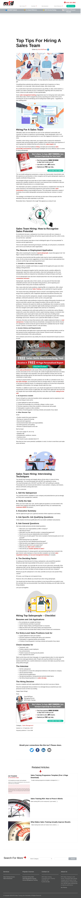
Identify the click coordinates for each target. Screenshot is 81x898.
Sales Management (27, 725)
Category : (19, 725)
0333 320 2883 (46, 881)
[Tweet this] (31, 748)
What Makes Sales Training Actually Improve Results (50, 822)
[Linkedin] (43, 748)
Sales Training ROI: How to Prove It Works (47, 799)
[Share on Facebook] (37, 748)
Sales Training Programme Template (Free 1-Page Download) (49, 776)
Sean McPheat (42, 49)
